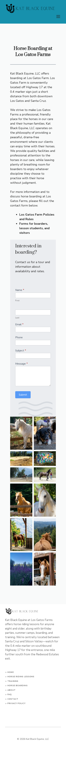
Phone (19, 337)
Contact (12, 699)
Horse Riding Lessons (20, 676)
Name (19, 290)
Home (10, 672)
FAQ (9, 694)
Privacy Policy (16, 703)
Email (19, 324)
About (11, 690)
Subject (20, 350)
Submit (23, 394)
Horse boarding (17, 685)
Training (12, 681)
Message (21, 363)
